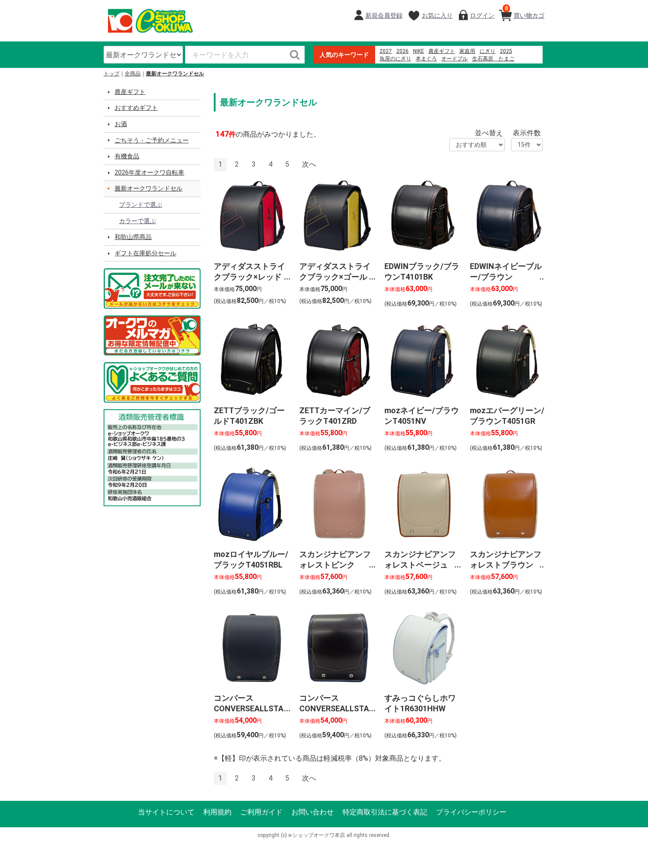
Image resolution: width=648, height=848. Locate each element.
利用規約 (217, 812)
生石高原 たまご (493, 59)
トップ (111, 74)
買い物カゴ (524, 12)
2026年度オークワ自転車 (149, 172)
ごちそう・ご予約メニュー (152, 140)
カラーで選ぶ (137, 220)
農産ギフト (441, 51)
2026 (402, 51)
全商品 (133, 74)
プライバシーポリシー (471, 812)
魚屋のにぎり (395, 59)
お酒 (121, 123)
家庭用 (467, 51)
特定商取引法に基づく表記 (385, 812)
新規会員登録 (383, 15)
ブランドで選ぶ (140, 204)
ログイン (482, 15)
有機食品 (127, 156)
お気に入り (437, 15)
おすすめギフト (136, 107)
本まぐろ (426, 59)
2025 (506, 51)
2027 (386, 51)
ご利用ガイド (261, 812)
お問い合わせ (312, 812)
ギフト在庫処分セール (145, 253)
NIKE (418, 51)
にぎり (487, 51)
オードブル (454, 59)
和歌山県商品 (133, 236)
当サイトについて (166, 812)
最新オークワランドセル (175, 74)
